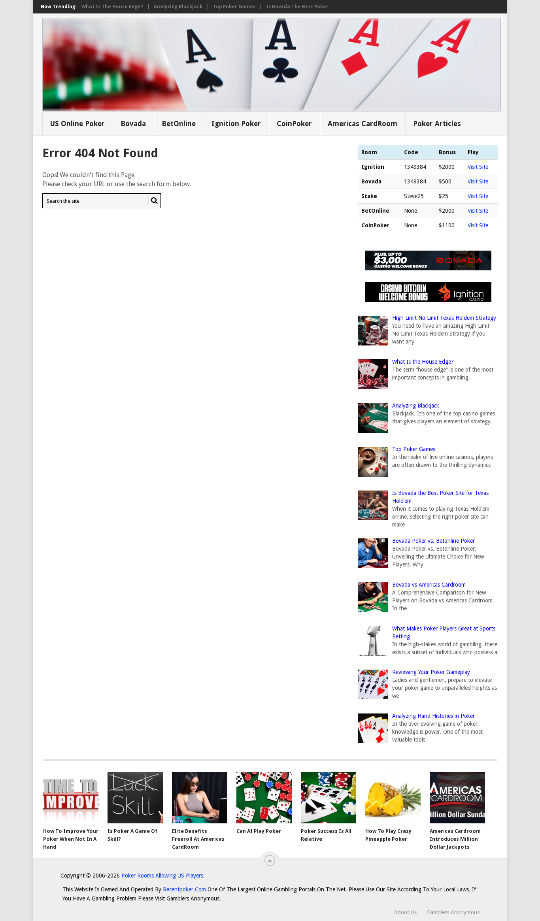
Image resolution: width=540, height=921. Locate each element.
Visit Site (478, 167)
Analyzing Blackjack (178, 6)
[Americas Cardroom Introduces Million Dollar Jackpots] (457, 797)
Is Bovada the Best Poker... (299, 6)
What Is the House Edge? (112, 6)
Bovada (133, 123)
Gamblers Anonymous (453, 912)
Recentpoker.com (184, 889)
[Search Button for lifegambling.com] (152, 201)
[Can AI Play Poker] (264, 797)
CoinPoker (294, 123)
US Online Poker (77, 123)
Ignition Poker (236, 123)
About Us (405, 912)
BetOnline (179, 123)
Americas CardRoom (362, 123)
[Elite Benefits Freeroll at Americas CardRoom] (199, 797)
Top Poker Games (234, 6)
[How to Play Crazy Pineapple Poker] (393, 797)
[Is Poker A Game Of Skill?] (135, 797)
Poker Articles (437, 123)
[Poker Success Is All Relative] (328, 797)
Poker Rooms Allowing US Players (162, 875)
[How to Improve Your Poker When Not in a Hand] (70, 797)
